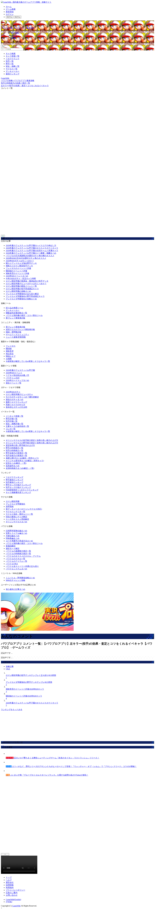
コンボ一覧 (11, 429)
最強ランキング (12, 74)
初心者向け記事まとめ (15, 589)
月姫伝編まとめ (12, 536)
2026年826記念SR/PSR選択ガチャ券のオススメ (26, 258)
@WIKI (9, 902)
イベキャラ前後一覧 (14, 416)
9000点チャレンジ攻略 (15, 580)
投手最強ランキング (14, 482)
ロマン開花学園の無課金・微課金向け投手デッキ (27, 281)
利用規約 (10, 888)
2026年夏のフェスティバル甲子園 (20, 370)
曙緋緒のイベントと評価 (16, 271)
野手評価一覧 (11, 419)
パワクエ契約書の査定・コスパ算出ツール (24, 315)
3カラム (17, 17)
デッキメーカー (12, 71)
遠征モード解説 (12, 548)
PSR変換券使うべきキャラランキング (22, 490)
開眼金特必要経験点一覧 (16, 313)
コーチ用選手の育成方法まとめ (19, 541)
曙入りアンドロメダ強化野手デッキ (21, 263)
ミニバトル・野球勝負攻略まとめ (20, 578)
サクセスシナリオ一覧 (15, 512)
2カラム (9, 17)
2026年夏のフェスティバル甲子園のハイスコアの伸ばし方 (31, 245)
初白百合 (10, 354)
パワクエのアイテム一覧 (16, 561)
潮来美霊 (10, 351)
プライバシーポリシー (15, 890)
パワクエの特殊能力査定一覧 (18, 554)
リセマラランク (12, 59)
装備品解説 (11, 546)
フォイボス (11, 346)
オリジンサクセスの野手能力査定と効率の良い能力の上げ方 (32, 443)
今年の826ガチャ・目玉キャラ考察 (21, 278)
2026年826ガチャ (13, 392)
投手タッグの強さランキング (18, 487)
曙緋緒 (9, 349)
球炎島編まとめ (12, 538)
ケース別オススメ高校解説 (17, 519)
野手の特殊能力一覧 (14, 448)
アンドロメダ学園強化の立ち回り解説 (22, 294)
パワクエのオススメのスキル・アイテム (23, 556)
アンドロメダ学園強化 (15, 504)
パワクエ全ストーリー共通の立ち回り (22, 566)
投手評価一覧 (11, 421)
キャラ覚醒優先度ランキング (18, 492)
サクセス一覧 (11, 69)
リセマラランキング (14, 477)
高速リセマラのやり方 (15, 405)
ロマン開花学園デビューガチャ (19, 394)
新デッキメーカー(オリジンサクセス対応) (24, 509)
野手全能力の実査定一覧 (16, 453)
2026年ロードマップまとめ (17, 380)
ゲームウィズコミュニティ (17, 335)
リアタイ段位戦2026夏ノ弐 (17, 375)
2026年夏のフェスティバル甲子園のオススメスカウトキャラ (32, 248)
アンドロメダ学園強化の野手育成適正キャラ (25, 296)
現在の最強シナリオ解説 (16, 517)
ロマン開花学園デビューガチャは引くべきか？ (26, 284)
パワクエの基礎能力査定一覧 (18, 551)
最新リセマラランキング (16, 402)
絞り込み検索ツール (14, 308)
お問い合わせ (11, 895)
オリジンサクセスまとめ (16, 522)
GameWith (16, 906)
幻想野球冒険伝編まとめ (16, 531)
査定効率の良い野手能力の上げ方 (20, 445)
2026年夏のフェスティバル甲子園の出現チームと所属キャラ (32, 251)
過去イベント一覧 (13, 383)
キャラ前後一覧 (12, 56)
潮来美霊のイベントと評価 (17, 273)
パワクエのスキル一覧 (15, 559)
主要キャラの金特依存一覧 (17, 426)
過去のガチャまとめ (14, 399)
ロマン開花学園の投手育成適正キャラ (22, 289)
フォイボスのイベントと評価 (18, 268)
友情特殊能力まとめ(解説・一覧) (20, 468)
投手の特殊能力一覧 (14, 450)
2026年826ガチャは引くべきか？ (20, 261)
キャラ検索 (11, 54)
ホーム (9, 7)
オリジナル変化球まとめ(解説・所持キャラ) (25, 461)
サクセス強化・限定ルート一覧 (19, 514)
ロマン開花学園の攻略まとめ (18, 291)
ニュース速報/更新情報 (16, 337)
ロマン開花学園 (12, 501)
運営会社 (10, 882)
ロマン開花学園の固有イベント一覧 (21, 286)
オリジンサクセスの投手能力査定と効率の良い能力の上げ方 (32, 440)
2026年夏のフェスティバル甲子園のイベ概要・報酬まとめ (31, 253)
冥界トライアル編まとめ (16, 533)
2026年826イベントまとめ (17, 276)
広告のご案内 (11, 893)
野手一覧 (10, 64)
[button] (80, 41)
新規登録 (10, 12)
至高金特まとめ (12, 466)
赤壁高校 (10, 506)
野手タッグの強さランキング (18, 485)
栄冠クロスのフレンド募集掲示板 (20, 329)
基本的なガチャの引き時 (16, 407)
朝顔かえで (11, 356)
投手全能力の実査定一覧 (16, 456)
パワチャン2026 (12, 378)
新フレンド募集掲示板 (15, 318)
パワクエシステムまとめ (16, 569)
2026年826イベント (14, 373)
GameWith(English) (13, 899)
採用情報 (10, 885)
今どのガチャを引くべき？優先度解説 (22, 397)
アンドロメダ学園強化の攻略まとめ (21, 299)
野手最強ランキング (14, 480)
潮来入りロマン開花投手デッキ (19, 266)
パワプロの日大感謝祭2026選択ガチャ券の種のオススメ (30, 256)
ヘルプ (9, 880)
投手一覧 (10, 61)
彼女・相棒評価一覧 (14, 424)
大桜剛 (9, 359)
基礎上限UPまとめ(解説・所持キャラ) (22, 458)
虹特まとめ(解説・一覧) (16, 463)
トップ (9, 877)
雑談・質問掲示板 (13, 332)
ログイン (10, 14)
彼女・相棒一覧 (12, 66)
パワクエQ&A (12, 564)
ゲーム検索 (11, 9)
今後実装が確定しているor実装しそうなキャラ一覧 (28, 361)
